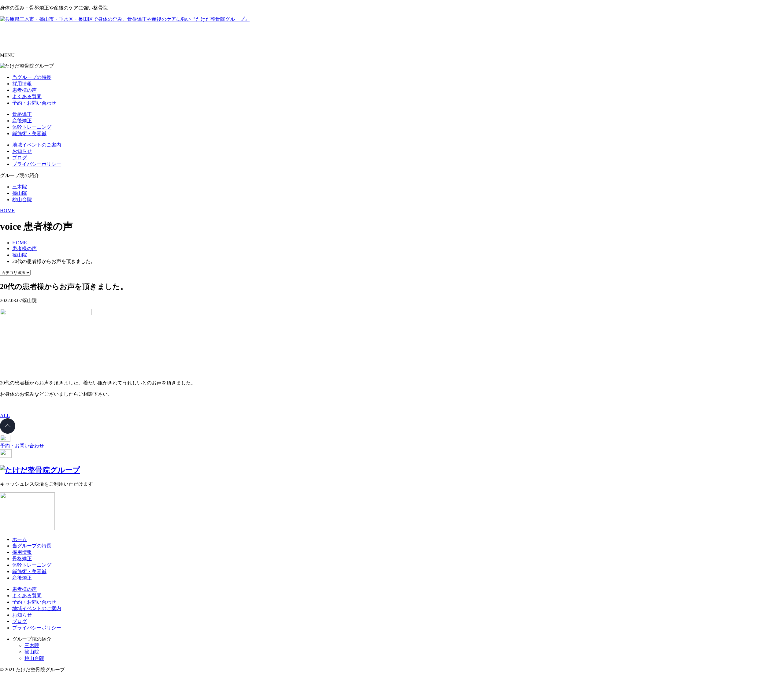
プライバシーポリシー (36, 164)
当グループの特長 (31, 77)
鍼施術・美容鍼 (29, 133)
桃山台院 (22, 199)
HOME (7, 210)
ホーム (19, 539)
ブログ (19, 157)
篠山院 (19, 193)
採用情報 (22, 83)
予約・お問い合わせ (34, 103)
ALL (5, 415)
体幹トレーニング (31, 127)
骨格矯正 (22, 114)
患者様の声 (24, 90)
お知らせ (22, 151)
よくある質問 (27, 96)
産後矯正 (22, 120)
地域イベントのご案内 (36, 144)
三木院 (19, 186)
